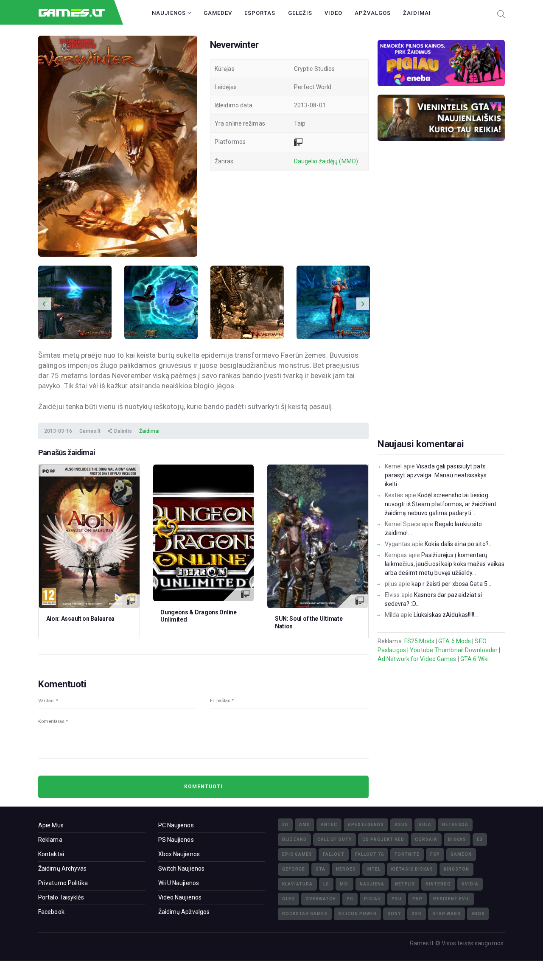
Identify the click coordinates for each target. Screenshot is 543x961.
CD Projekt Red (383, 839)
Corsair (426, 839)
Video (333, 13)
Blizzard (294, 839)
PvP (417, 899)
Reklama (50, 839)
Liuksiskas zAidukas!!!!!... (446, 614)
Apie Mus (51, 825)
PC (350, 899)
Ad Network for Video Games (417, 659)
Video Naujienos (180, 897)
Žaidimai (417, 13)
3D (285, 824)
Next (362, 303)
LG (326, 884)
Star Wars (446, 913)
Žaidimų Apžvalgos (184, 911)
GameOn (461, 854)
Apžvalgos (373, 13)
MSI (344, 884)
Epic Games (297, 854)
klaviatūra (297, 884)
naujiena (372, 884)
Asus (401, 824)
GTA (320, 869)
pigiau (372, 899)
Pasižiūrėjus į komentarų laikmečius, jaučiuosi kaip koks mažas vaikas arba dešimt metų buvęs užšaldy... (444, 564)
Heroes (346, 869)
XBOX (477, 913)
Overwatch (320, 899)
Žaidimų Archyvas (62, 868)
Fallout (333, 854)
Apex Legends (366, 824)
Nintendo (438, 884)
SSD (416, 913)
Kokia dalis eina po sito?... (459, 544)
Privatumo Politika (63, 883)
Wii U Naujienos (178, 883)
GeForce (293, 869)
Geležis (300, 13)
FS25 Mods (419, 641)
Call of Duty (334, 839)
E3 (480, 839)
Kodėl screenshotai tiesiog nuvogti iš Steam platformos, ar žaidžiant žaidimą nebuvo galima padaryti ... (440, 504)
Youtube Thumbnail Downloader (454, 650)
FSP (435, 854)
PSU (397, 899)
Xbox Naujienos (179, 854)
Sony (394, 913)
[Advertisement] (441, 303)
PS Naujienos (176, 839)
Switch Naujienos (181, 868)
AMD (304, 824)
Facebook (51, 911)
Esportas (259, 13)
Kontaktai (51, 854)
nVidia (470, 884)
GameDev (218, 13)
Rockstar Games (304, 913)
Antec (329, 824)
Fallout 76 (369, 854)
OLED (288, 899)
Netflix (405, 884)
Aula (425, 824)
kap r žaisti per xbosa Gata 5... (451, 583)
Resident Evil (451, 899)
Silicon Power (357, 913)
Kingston (456, 869)
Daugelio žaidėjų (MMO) (326, 161)
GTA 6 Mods (454, 641)
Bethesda (455, 824)
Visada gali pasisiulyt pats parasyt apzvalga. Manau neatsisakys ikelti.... (436, 475)
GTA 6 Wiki (474, 659)
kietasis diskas (412, 869)
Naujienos (170, 13)
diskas (457, 839)
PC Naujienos (176, 825)
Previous (44, 303)
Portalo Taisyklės (61, 897)
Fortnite (407, 854)
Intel (374, 869)
